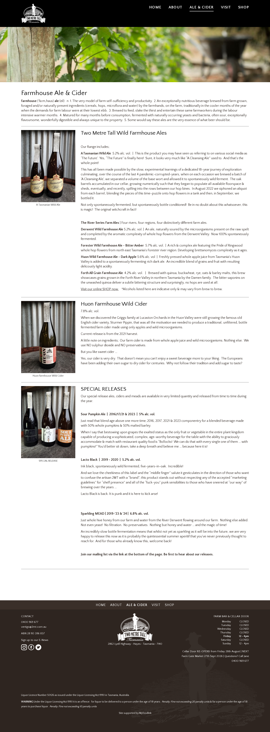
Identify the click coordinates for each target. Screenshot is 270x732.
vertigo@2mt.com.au (33, 626)
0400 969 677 (29, 622)
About (175, 7)
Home (155, 7)
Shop (243, 7)
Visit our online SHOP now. (100, 289)
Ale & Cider (202, 7)
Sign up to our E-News (34, 640)
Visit (226, 7)
